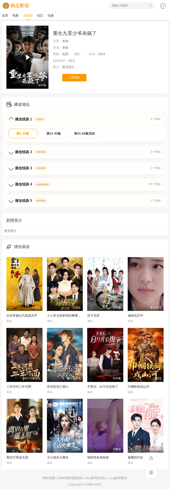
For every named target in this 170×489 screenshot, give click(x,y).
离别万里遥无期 (17, 457)
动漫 (51, 15)
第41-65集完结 (84, 133)
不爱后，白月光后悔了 (102, 386)
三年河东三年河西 (18, 386)
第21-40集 (53, 133)
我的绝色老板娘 (98, 457)
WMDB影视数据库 (70, 478)
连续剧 (28, 15)
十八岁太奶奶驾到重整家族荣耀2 (69, 315)
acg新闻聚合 (118, 478)
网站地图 (49, 478)
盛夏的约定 (135, 457)
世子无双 (93, 315)
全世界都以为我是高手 (21, 315)
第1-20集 (22, 133)
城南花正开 (135, 315)
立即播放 (74, 77)
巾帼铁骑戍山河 (138, 386)
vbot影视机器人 (96, 478)
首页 (5, 15)
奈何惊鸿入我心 (58, 386)
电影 (16, 15)
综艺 (40, 15)
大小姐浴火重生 (58, 457)
